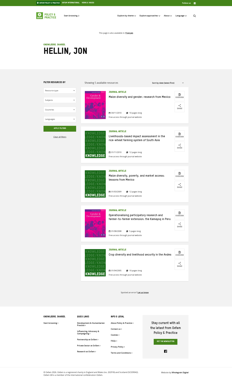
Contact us (116, 329)
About (167, 15)
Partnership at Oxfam (87, 339)
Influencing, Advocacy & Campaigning (88, 332)
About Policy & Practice (121, 323)
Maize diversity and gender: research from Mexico (139, 97)
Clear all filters (59, 137)
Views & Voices (88, 3)
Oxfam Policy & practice (49, 3)
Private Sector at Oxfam (88, 345)
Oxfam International (71, 3)
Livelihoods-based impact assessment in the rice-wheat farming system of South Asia (137, 138)
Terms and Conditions (121, 353)
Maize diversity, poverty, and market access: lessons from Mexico (137, 178)
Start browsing (70, 16)
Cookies (114, 335)
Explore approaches (149, 15)
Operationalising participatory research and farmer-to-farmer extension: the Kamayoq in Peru (140, 217)
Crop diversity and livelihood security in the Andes (140, 255)
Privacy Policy (117, 347)
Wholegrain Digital (180, 372)
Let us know (143, 292)
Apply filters (60, 128)
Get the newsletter (165, 341)
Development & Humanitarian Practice (91, 324)
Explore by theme (125, 15)
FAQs (113, 341)
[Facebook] (195, 3)
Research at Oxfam (86, 351)
